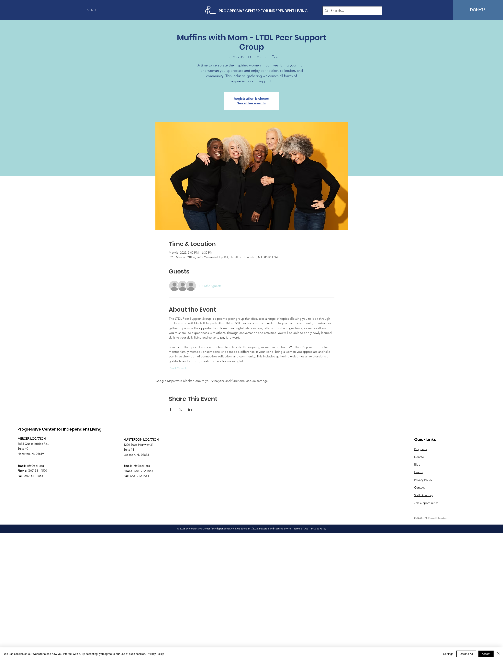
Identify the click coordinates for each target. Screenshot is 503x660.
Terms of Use (301, 528)
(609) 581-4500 (37, 470)
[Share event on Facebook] (171, 409)
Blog (417, 464)
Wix (289, 528)
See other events (251, 103)
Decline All (466, 654)
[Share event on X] (180, 409)
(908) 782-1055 (143, 471)
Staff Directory (423, 495)
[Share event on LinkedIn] (190, 409)
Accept (486, 654)
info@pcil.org (35, 466)
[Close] (498, 654)
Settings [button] (448, 654)
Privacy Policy (155, 654)
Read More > (178, 368)
